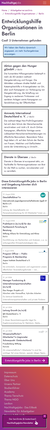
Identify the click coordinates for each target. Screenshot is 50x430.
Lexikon (8, 403)
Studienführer (11, 388)
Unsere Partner (12, 384)
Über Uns (9, 380)
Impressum (10, 372)
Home (4, 10)
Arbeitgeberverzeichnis (21, 10)
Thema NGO (11, 399)
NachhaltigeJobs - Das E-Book (20, 407)
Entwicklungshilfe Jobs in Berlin (23, 360)
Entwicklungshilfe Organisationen (20, 13)
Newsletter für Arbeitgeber (19, 411)
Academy (9, 392)
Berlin (41, 13)
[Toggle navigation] (44, 2)
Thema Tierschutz (13, 396)
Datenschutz (11, 376)
